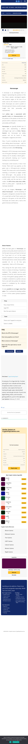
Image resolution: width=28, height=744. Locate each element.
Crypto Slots (6, 43)
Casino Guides (6, 608)
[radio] (13, 30)
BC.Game (8, 497)
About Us (5, 606)
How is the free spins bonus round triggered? (11, 345)
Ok (10, 742)
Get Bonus (11, 7)
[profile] (21, 1)
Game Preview (18, 7)
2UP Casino (5, 597)
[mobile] (25, 1)
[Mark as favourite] (5, 30)
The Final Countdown (14, 445)
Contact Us (5, 609)
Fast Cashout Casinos (20, 600)
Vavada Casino (6, 594)
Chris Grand (5, 376)
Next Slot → (19, 351)
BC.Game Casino (7, 600)
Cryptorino (8, 502)
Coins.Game (8, 506)
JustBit (7, 516)
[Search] (17, 1)
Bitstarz (7, 521)
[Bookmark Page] (3, 30)
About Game (5, 7)
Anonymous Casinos (20, 598)
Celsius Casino (6, 596)
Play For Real (14, 468)
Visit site (14, 55)
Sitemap (5, 612)
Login (3, 407)
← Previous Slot (9, 351)
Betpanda (8, 511)
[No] (26, 740)
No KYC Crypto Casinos (19, 595)
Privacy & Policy (6, 611)
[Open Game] (8, 30)
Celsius (7, 492)
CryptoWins (8, 483)
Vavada (7, 478)
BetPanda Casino (7, 599)
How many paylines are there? (10, 337)
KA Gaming (24, 62)
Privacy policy (16, 742)
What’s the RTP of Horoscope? (10, 333)
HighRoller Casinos (20, 597)
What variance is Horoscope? (10, 341)
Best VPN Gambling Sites (20, 602)
